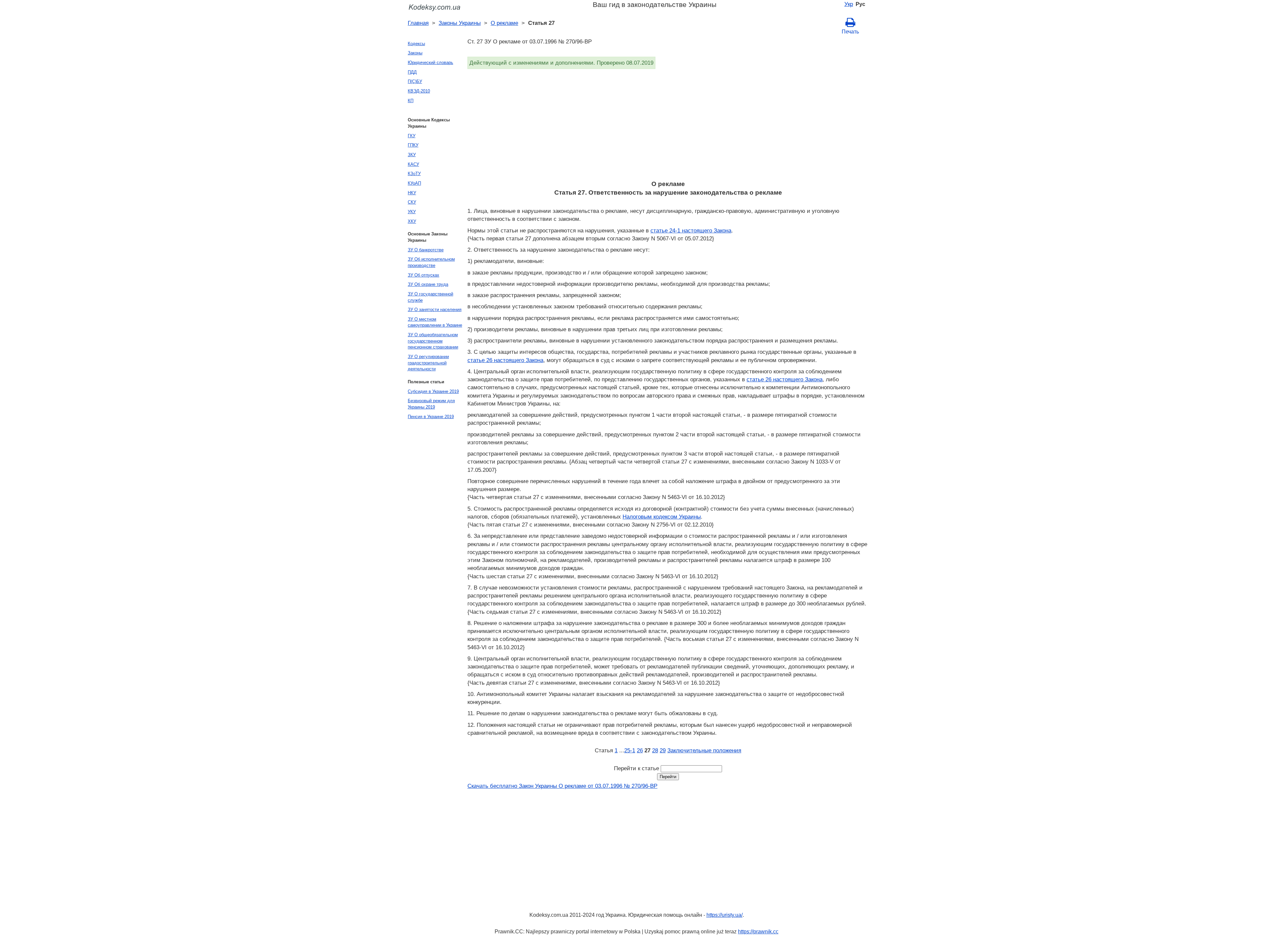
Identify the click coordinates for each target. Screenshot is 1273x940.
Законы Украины (460, 23)
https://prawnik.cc (758, 931)
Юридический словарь (430, 62)
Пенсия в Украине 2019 (431, 416)
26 (640, 750)
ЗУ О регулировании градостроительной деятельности (428, 362)
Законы (415, 52)
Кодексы (416, 43)
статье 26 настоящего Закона (505, 360)
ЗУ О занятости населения (434, 309)
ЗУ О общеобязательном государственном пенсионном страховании (433, 340)
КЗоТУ (414, 173)
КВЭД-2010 (419, 91)
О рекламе (504, 23)
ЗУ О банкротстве (426, 249)
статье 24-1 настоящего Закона (690, 230)
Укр (848, 4)
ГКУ (411, 135)
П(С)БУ (415, 81)
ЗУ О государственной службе (430, 297)
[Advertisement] (666, 126)
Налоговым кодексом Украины (662, 516)
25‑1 (629, 750)
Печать (850, 31)
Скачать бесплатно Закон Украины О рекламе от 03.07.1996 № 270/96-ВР (562, 786)
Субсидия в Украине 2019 (433, 391)
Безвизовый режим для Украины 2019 (431, 403)
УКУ (412, 211)
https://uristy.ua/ (724, 915)
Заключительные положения (704, 750)
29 (663, 750)
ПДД (412, 72)
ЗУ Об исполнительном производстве (431, 262)
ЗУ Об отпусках (423, 275)
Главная (418, 23)
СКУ (412, 202)
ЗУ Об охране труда (428, 284)
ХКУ (412, 221)
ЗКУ (412, 154)
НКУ (412, 192)
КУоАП (414, 183)
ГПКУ (413, 145)
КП (410, 100)
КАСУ (413, 164)
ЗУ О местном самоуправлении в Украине (435, 322)
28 (655, 750)
